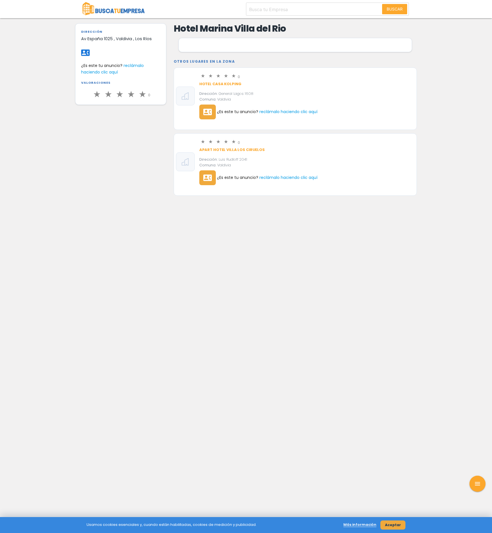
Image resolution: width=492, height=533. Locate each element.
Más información (359, 524)
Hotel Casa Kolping (220, 84)
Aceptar (393, 524)
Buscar (395, 9)
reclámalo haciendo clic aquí (288, 112)
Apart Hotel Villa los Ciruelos (232, 149)
